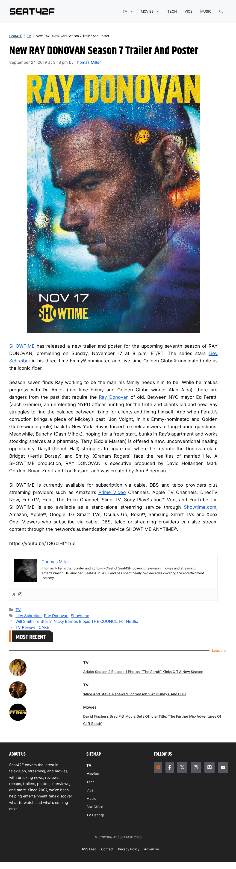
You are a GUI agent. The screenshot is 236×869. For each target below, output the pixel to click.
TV (125, 11)
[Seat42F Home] (158, 767)
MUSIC (206, 11)
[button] (221, 11)
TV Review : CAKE (32, 627)
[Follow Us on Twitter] (182, 767)
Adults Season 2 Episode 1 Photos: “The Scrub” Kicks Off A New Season (143, 672)
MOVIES (147, 11)
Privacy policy (128, 849)
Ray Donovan (113, 397)
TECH (172, 11)
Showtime (80, 615)
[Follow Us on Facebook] (169, 767)
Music (91, 798)
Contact (107, 849)
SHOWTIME (22, 346)
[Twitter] (14, 594)
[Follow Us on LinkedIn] (209, 767)
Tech (90, 782)
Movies (92, 773)
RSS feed (89, 849)
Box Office (94, 807)
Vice (90, 790)
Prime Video (112, 492)
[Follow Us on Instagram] (196, 767)
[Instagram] (20, 594)
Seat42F (15, 36)
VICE (188, 11)
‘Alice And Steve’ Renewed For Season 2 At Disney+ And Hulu (134, 694)
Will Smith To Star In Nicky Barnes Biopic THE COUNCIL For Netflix (76, 621)
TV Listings (95, 815)
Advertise (151, 849)
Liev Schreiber (28, 615)
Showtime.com (200, 507)
